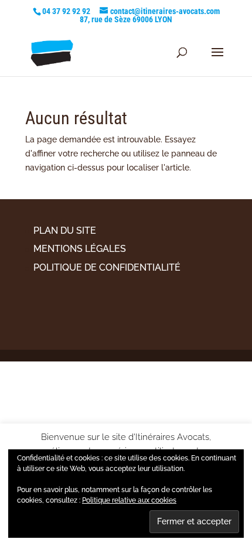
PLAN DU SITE (64, 230)
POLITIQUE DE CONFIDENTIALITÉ (107, 267)
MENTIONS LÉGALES (79, 248)
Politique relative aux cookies (129, 500)
